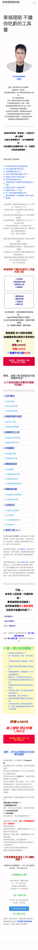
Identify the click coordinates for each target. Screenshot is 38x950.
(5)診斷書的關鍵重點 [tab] (11, 427)
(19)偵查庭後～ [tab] (9, 525)
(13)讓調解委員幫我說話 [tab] (12, 484)
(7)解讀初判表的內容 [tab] (11, 443)
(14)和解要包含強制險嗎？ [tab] (13, 495)
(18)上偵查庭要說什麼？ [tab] (12, 520)
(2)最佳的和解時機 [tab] (10, 406)
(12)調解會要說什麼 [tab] (11, 479)
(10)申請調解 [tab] (9, 469)
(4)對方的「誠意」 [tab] (10, 422)
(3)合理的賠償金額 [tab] (10, 411)
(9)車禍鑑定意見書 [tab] (10, 458)
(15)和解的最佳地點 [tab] (11, 499)
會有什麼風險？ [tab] (9, 621)
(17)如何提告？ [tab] (9, 515)
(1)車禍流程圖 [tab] (9, 401)
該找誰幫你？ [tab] (9, 616)
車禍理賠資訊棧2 (11, 2)
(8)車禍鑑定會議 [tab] (10, 454)
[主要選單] (34, 3)
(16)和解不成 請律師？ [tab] (12, 510)
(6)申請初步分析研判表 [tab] (12, 438)
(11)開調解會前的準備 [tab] (12, 474)
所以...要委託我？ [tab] (10, 626)
